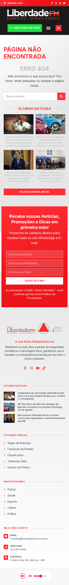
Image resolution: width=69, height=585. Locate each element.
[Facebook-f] (52, 3)
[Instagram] (56, 3)
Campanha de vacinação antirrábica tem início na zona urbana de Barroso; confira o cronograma (18, 141)
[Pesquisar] (61, 96)
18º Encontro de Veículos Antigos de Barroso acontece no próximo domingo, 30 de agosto (50, 141)
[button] (48, 28)
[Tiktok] (60, 3)
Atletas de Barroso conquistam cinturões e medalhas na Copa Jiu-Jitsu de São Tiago (50, 177)
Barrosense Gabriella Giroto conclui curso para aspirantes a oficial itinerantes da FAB (18, 177)
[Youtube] (64, 3)
